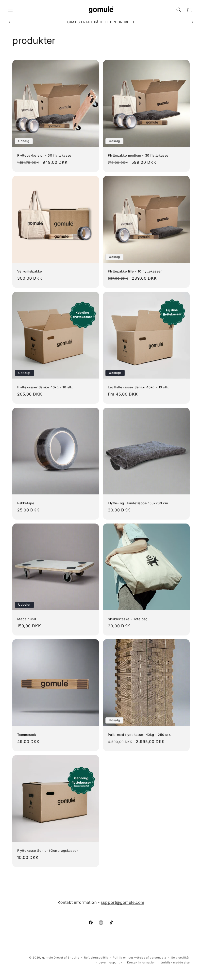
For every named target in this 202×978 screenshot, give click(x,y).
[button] (10, 9)
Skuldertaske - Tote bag (128, 619)
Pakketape (25, 503)
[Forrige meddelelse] (9, 22)
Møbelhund (26, 619)
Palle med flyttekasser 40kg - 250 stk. (139, 735)
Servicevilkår (180, 957)
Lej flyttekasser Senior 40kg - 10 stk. (138, 387)
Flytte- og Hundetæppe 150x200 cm (138, 503)
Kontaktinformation (141, 962)
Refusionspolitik (96, 957)
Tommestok (26, 735)
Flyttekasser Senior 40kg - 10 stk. (45, 387)
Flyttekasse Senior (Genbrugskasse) (47, 850)
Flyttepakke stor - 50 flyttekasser (45, 155)
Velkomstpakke (29, 271)
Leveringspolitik (110, 962)
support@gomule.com (122, 902)
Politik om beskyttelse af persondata (139, 957)
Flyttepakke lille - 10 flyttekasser (135, 271)
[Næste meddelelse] (192, 22)
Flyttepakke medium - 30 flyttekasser (139, 155)
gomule (47, 957)
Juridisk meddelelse (175, 962)
